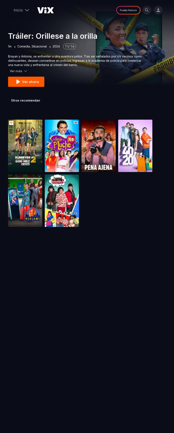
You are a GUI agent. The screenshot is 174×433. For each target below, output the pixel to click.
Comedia (23, 46)
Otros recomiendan (25, 100)
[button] (25, 146)
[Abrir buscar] (147, 10)
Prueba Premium (128, 10)
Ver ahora (30, 82)
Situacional (39, 46)
